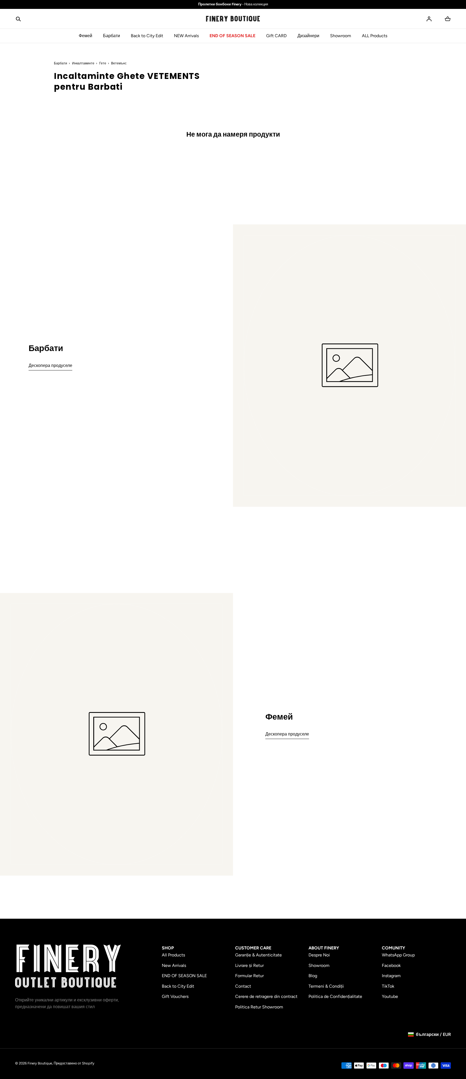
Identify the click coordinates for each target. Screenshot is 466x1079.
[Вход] (429, 19)
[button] (18, 18)
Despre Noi (319, 954)
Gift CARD (276, 35)
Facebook (391, 965)
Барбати (111, 35)
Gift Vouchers (175, 996)
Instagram (391, 975)
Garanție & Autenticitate (258, 954)
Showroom (340, 35)
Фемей (85, 35)
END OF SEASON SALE (232, 35)
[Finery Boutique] (68, 966)
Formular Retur (249, 975)
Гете (102, 63)
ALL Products (374, 35)
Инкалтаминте (83, 63)
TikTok (388, 986)
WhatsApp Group (398, 954)
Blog (313, 975)
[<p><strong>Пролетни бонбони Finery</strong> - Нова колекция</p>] (233, 4)
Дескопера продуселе (50, 365)
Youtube (390, 996)
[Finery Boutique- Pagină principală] (233, 19)
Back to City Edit (147, 35)
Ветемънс (118, 63)
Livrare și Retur (249, 965)
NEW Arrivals (186, 35)
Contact (243, 986)
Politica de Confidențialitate (335, 996)
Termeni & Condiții (326, 986)
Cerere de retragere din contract (266, 996)
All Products (173, 954)
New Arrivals (174, 965)
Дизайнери (308, 35)
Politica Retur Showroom (259, 1006)
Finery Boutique (40, 1063)
